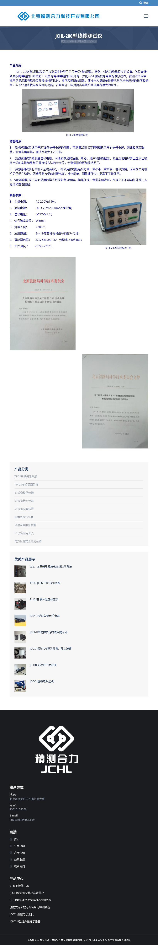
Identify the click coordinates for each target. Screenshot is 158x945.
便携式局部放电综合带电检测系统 (30, 907)
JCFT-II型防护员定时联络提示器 (48, 632)
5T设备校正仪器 (24, 492)
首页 (63, 41)
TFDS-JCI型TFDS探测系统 (45, 583)
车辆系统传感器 (23, 517)
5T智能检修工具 (19, 885)
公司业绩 (19, 859)
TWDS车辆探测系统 (26, 484)
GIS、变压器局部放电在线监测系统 (51, 566)
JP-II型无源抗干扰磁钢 (43, 665)
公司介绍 (19, 846)
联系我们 (19, 866)
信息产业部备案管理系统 (118, 940)
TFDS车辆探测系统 (25, 476)
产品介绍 (19, 852)
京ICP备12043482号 (94, 940)
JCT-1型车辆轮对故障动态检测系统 (30, 900)
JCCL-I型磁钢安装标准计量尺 (27, 893)
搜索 (145, 2)
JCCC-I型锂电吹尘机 (42, 681)
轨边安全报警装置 (25, 525)
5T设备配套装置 (24, 509)
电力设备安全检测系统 (27, 541)
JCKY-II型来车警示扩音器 (45, 616)
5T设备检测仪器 (77, 41)
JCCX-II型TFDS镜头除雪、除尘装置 (50, 648)
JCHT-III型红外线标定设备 (25, 921)
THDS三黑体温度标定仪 (44, 599)
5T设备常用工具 (24, 533)
